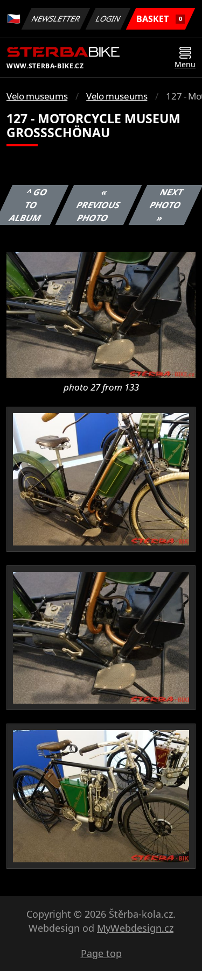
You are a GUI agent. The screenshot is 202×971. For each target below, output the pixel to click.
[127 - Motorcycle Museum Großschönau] (101, 314)
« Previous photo (98, 205)
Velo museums (36, 96)
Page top (101, 953)
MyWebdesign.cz (135, 928)
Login (108, 18)
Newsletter (56, 18)
